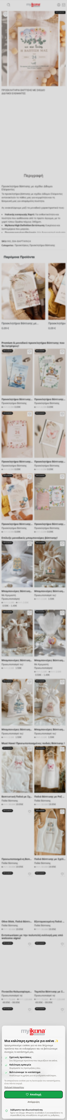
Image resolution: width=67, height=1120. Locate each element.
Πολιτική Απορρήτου (14, 1087)
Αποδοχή (35, 1094)
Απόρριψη (34, 1101)
